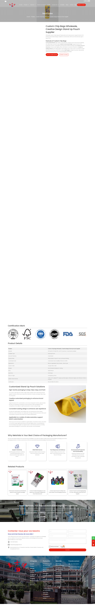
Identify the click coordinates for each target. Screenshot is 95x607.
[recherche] (75, 5)
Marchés (32, 4)
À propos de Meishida (33, 575)
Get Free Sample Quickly (52, 54)
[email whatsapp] (93, 538)
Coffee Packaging (60, 582)
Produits (25, 4)
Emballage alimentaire (58, 572)
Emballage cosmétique (59, 576)
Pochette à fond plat (47, 576)
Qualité (48, 4)
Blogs (67, 4)
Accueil (20, 4)
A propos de (54, 4)
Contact (72, 4)
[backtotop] (93, 544)
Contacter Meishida (32, 583)
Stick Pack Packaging (45, 593)
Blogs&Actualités (34, 580)
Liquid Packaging (60, 579)
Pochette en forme (47, 588)
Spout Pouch (46, 582)
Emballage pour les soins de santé (60, 568)
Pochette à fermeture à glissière (46, 569)
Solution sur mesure (41, 4)
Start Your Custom (42, 516)
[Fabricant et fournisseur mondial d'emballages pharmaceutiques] (12, 5)
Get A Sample (53, 516)
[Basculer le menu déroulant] (28, 4)
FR (87, 1)
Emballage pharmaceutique (60, 564)
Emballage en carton (46, 597)
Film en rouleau (46, 590)
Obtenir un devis (81, 4)
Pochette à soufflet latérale (47, 585)
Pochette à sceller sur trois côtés (47, 564)
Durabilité (62, 4)
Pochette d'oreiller (47, 579)
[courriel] (93, 541)
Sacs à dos (47, 13)
